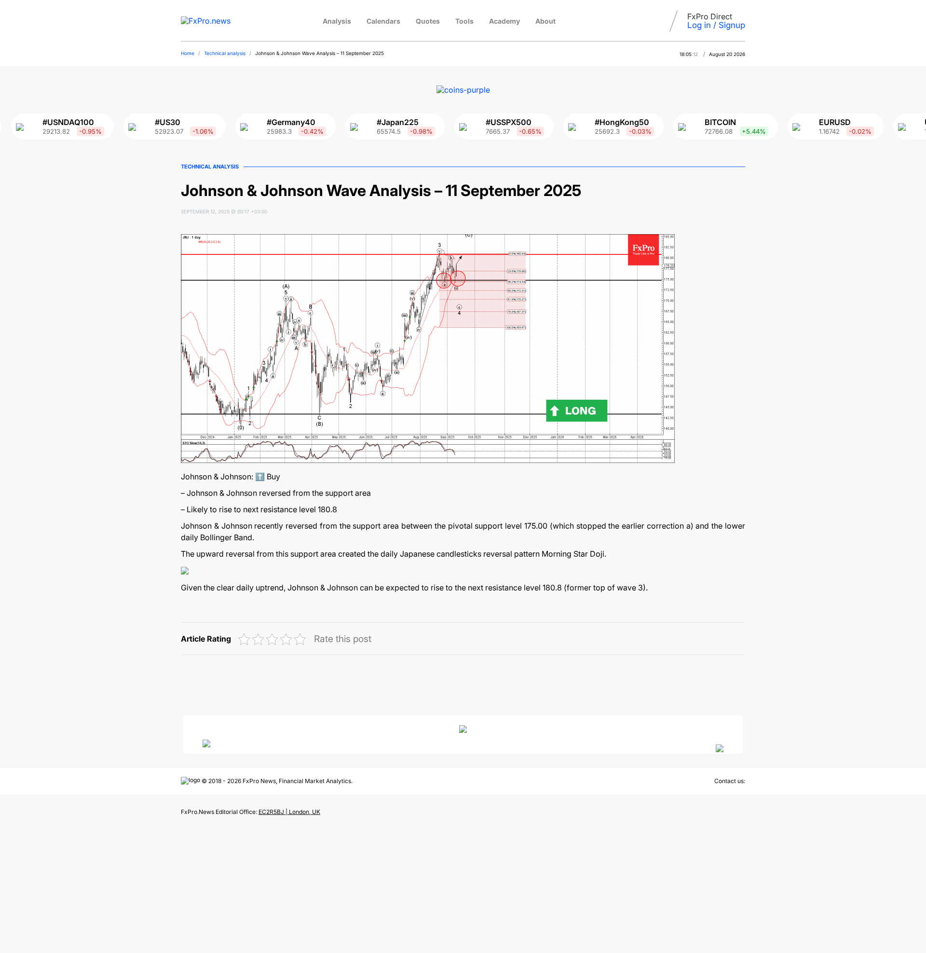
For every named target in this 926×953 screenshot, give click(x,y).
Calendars (383, 21)
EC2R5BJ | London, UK (289, 811)
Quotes (428, 21)
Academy (504, 21)
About (545, 21)
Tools (464, 21)
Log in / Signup (716, 25)
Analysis (337, 21)
